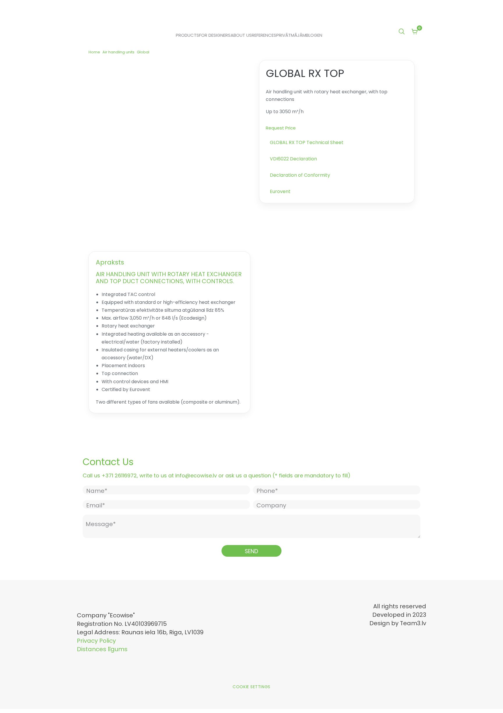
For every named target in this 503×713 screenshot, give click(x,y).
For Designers (215, 35)
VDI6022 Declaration (293, 158)
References (264, 35)
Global (143, 52)
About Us (241, 35)
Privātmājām (291, 35)
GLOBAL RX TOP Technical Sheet (306, 142)
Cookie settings (251, 687)
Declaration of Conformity (300, 175)
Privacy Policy (96, 641)
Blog (311, 35)
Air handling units (118, 52)
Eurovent (280, 191)
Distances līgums (102, 649)
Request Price (281, 128)
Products (187, 35)
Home (94, 52)
